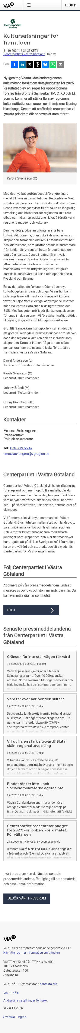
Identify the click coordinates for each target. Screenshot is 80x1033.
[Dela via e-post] (60, 65)
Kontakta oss (48, 984)
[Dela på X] (29, 65)
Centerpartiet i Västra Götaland (24, 54)
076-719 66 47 (21, 448)
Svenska (9, 1017)
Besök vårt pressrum (27, 898)
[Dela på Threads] (37, 65)
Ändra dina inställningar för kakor (25, 1000)
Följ (11, 610)
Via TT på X (11, 993)
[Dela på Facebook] (14, 65)
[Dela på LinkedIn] (22, 65)
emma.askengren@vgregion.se (26, 454)
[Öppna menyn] (29, 5)
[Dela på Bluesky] (45, 65)
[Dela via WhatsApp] (52, 65)
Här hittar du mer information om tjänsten (31, 952)
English (21, 1017)
